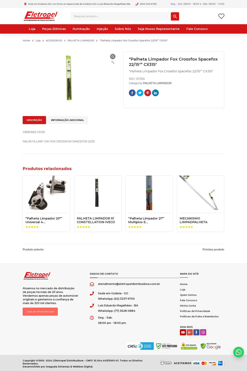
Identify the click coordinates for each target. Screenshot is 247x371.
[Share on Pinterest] (147, 92)
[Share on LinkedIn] (155, 92)
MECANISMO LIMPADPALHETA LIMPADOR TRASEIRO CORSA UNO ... (197, 224)
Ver (46, 192)
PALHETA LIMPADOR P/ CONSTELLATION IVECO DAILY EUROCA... (96, 222)
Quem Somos (188, 294)
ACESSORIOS (54, 40)
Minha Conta (188, 305)
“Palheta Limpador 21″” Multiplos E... (146, 220)
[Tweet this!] (140, 92)
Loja (37, 40)
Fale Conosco (188, 300)
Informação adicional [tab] (67, 120)
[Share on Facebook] (132, 92)
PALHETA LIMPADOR (81, 40)
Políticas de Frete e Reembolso (199, 316)
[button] (112, 56)
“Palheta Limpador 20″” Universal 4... (43, 220)
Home (26, 40)
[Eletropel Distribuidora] (41, 16)
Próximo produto (213, 249)
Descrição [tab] (34, 120)
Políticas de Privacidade (195, 311)
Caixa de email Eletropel (40, 311)
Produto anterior (33, 249)
